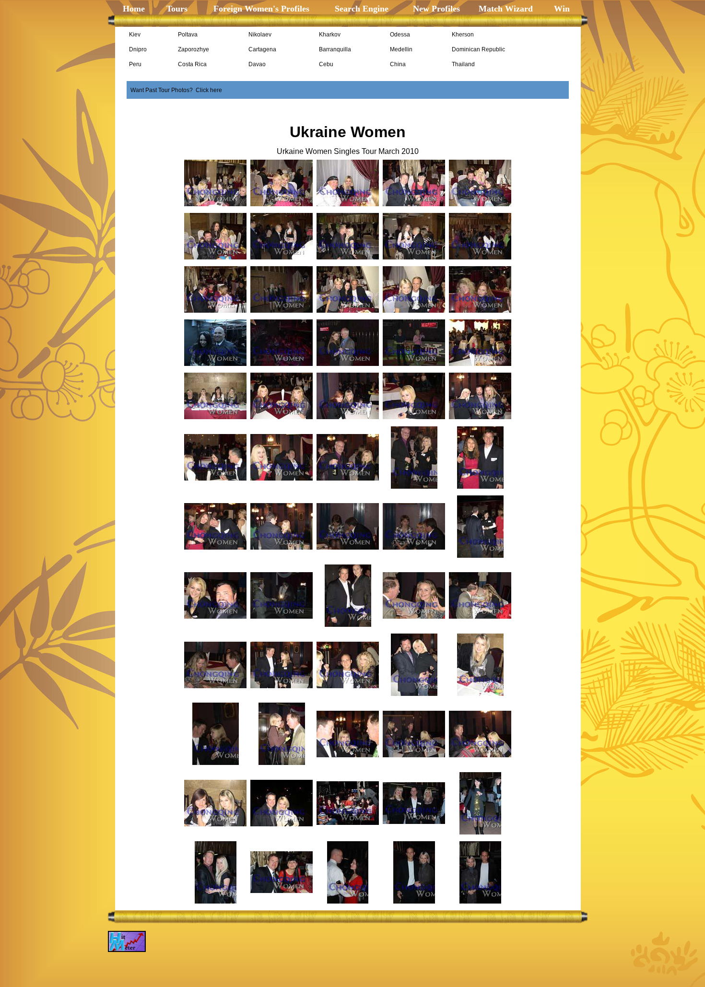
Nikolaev (259, 34)
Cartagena (262, 49)
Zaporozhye (193, 49)
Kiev (135, 34)
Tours (176, 8)
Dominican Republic (478, 49)
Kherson (463, 34)
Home (134, 8)
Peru (135, 64)
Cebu (326, 64)
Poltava (188, 34)
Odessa (400, 34)
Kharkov (330, 34)
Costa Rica (192, 64)
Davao (257, 64)
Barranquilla (335, 49)
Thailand (463, 64)
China (398, 64)
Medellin (401, 49)
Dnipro (138, 49)
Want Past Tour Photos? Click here (176, 90)
